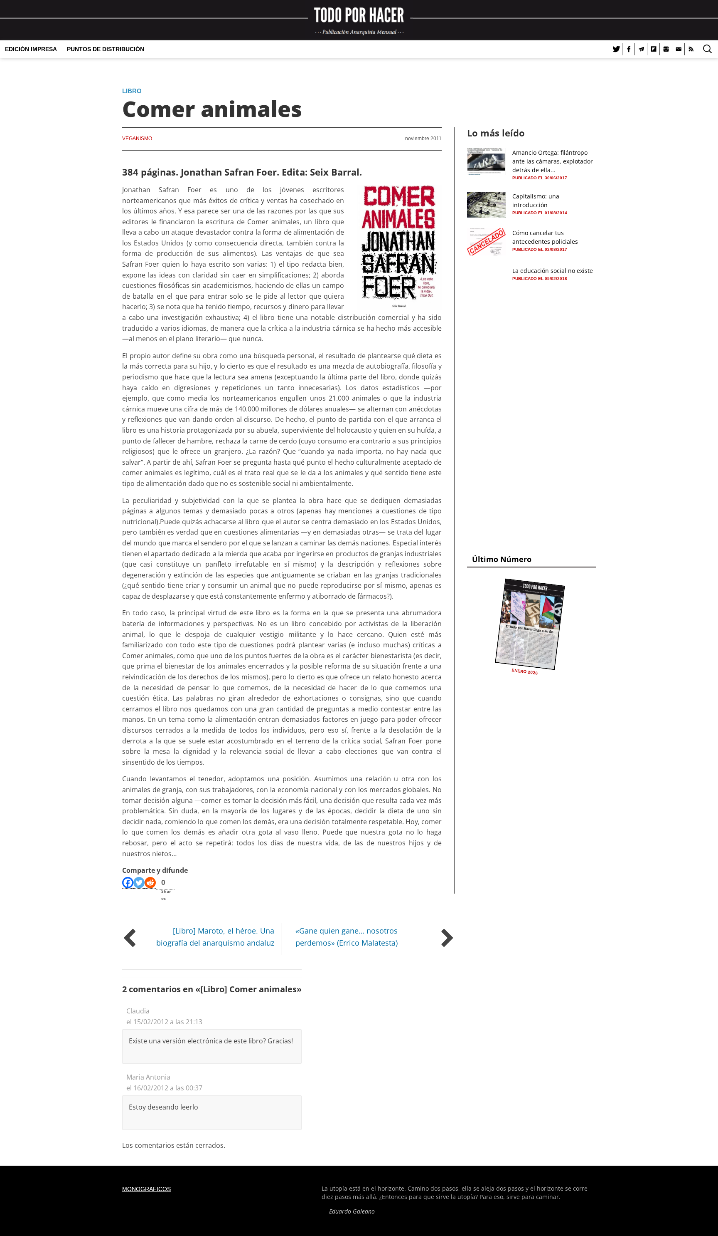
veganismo (137, 138)
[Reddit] (150, 883)
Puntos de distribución (105, 49)
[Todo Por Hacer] (359, 20)
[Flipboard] (653, 49)
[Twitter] (616, 49)
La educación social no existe (552, 271)
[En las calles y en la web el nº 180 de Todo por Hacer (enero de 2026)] (530, 624)
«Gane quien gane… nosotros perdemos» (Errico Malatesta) (346, 937)
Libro (132, 90)
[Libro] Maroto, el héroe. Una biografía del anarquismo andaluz (215, 937)
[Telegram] (641, 49)
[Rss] (691, 49)
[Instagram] (666, 49)
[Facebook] (628, 49)
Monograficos (146, 1189)
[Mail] (678, 49)
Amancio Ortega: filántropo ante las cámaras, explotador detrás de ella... (552, 161)
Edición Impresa (31, 49)
